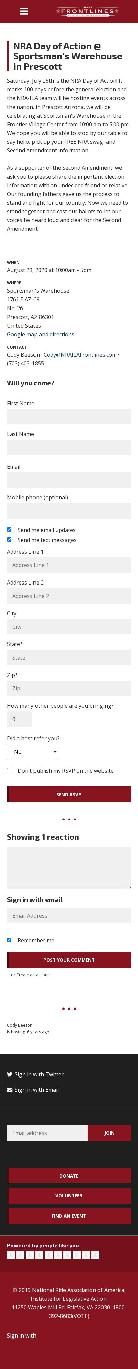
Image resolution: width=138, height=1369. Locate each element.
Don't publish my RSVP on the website (66, 770)
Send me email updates (47, 530)
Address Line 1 (25, 551)
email (44, 1335)
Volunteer (68, 1195)
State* (15, 644)
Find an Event (69, 1216)
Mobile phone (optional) (37, 497)
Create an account (33, 975)
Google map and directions (40, 334)
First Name (20, 403)
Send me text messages (47, 540)
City (11, 613)
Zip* (12, 675)
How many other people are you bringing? (60, 705)
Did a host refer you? (33, 738)
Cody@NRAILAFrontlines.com (80, 354)
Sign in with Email (36, 1089)
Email (13, 466)
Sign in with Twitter (38, 1074)
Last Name (20, 434)
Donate (68, 1176)
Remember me (36, 940)
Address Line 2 (25, 582)
